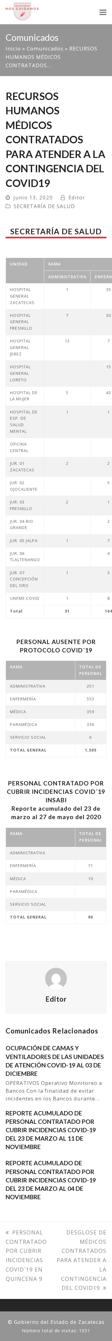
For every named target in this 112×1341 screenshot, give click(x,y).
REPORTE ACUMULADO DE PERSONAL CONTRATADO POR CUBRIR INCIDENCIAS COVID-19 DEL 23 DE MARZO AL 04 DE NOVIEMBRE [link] (51, 1179)
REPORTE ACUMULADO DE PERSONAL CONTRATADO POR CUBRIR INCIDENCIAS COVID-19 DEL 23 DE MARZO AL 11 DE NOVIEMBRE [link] (51, 1130)
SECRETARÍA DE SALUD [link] (44, 206)
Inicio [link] (13, 48)
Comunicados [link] (45, 48)
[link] (22, 11)
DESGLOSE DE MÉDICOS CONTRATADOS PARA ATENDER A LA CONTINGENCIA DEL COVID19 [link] (81, 1260)
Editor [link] (76, 197)
